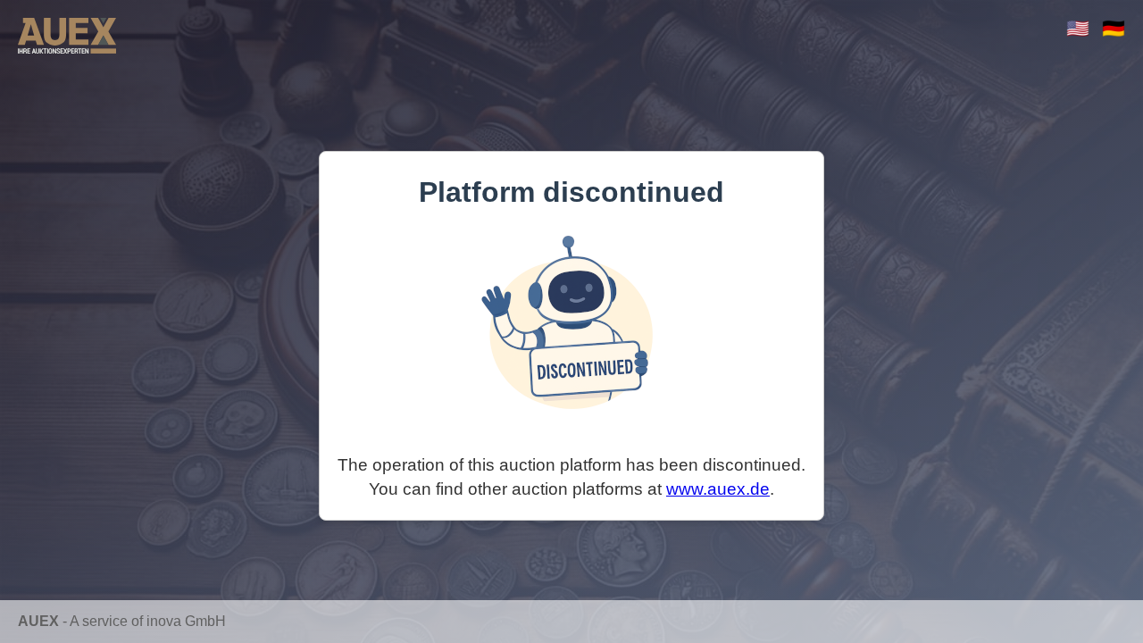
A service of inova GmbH (148, 621)
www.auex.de (718, 489)
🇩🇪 (1113, 28)
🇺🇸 (1077, 28)
